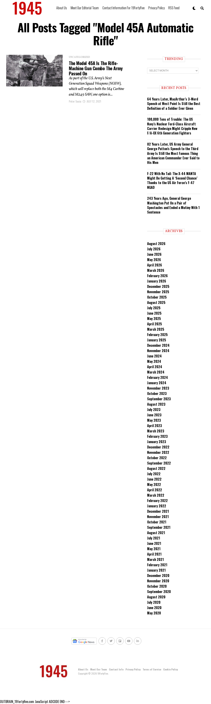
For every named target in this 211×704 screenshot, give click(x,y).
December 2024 (158, 345)
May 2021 (154, 548)
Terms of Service (152, 669)
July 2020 (154, 602)
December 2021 (158, 511)
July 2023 (154, 409)
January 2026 (156, 281)
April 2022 (154, 489)
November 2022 (158, 452)
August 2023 (156, 404)
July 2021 (153, 538)
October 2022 (157, 457)
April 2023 (154, 425)
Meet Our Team (98, 669)
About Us (61, 7)
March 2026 (155, 270)
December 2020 (158, 575)
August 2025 (156, 302)
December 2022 (158, 447)
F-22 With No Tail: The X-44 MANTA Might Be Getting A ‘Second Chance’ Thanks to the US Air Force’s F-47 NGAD (172, 180)
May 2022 (154, 484)
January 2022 (156, 505)
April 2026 (154, 265)
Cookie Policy (170, 669)
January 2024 (156, 382)
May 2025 (154, 318)
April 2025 (154, 323)
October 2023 (157, 393)
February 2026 (157, 275)
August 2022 (156, 468)
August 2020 (156, 596)
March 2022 (155, 495)
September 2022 (159, 463)
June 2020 (154, 607)
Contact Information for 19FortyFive (123, 7)
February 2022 (157, 500)
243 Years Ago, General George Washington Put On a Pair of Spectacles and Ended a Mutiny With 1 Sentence (173, 205)
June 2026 (154, 254)
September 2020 (159, 591)
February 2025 (157, 334)
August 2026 (156, 243)
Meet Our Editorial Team (85, 7)
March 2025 (155, 329)
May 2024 (154, 361)
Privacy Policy (156, 7)
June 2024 (154, 356)
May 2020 (154, 613)
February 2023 (157, 436)
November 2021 (158, 516)
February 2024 (157, 377)
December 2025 (158, 286)
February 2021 (157, 564)
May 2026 (154, 259)
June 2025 (154, 313)
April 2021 (154, 554)
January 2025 (156, 339)
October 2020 (157, 586)
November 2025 (158, 291)
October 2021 (156, 522)
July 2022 (154, 473)
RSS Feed (173, 7)
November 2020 (158, 580)
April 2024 (154, 366)
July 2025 (154, 307)
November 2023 (158, 388)
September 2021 (158, 527)
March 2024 (155, 372)
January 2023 (156, 441)
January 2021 (156, 570)
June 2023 (154, 414)
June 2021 (154, 543)
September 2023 (159, 398)
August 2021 (156, 532)
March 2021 (155, 559)
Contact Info (116, 669)
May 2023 (154, 420)
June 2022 (154, 479)
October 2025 (157, 297)
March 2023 (155, 430)
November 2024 (158, 350)
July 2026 (154, 248)
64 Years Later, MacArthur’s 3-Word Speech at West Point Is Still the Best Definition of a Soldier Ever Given (173, 104)
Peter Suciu (75, 101)
